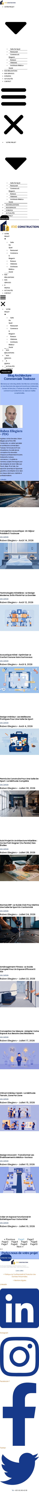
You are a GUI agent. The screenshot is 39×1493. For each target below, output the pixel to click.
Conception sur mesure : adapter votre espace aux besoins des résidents (19, 1032)
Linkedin (3, 479)
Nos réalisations (10, 71)
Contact (7, 81)
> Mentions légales (19, 1280)
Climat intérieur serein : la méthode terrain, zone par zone (17, 1094)
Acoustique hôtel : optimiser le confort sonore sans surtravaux (16, 656)
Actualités (8, 79)
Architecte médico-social (16, 66)
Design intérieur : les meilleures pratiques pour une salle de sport (16, 718)
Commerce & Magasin (14, 56)
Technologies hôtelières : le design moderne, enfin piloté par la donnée (18, 594)
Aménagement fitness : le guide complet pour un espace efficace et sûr (17, 969)
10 (34, 1244)
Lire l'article (4, 537)
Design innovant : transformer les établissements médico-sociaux (17, 1156)
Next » (20, 1246)
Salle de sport (11, 244)
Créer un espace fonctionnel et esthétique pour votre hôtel (15, 1218)
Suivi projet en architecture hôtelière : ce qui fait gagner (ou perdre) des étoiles (18, 843)
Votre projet (6, 235)
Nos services (9, 73)
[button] (13, 111)
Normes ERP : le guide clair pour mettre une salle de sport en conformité (19, 906)
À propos (7, 76)
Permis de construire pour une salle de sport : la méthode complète (19, 779)
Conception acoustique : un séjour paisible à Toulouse (17, 532)
